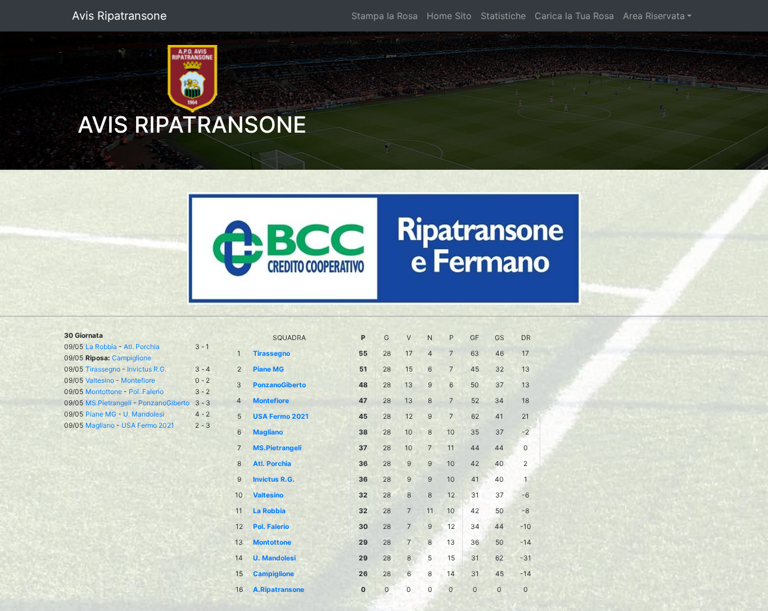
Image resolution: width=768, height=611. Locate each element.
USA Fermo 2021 (147, 425)
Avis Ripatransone (119, 15)
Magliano (100, 425)
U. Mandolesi (143, 414)
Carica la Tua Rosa (574, 15)
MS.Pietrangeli (108, 403)
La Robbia (101, 346)
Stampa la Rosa (384, 15)
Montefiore (138, 380)
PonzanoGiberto (163, 403)
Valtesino (99, 380)
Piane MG (100, 414)
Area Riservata (654, 15)
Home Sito (449, 15)
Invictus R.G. (146, 369)
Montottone (103, 391)
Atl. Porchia (142, 346)
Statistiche (503, 15)
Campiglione (131, 358)
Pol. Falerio (146, 391)
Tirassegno (102, 369)
